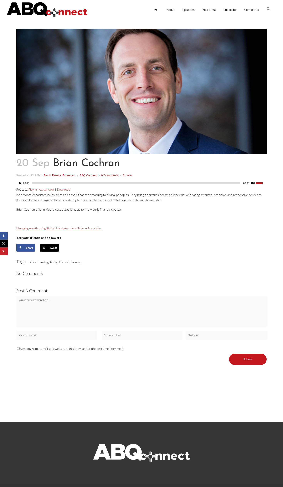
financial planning (69, 262)
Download (63, 189)
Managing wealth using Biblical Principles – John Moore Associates (59, 228)
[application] (141, 184)
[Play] (20, 183)
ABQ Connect (89, 175)
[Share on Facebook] (4, 236)
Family (56, 175)
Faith (47, 175)
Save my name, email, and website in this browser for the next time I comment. (72, 349)
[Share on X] (4, 243)
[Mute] (253, 183)
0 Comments (110, 175)
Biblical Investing (38, 262)
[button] (268, 9)
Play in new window (41, 189)
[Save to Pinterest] (4, 251)
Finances (69, 175)
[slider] (261, 182)
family (53, 262)
